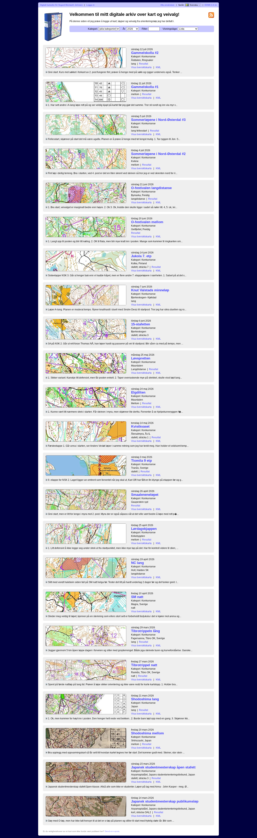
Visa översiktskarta (141, 67)
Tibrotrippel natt (144, 665)
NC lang (137, 563)
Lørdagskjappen (144, 529)
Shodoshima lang (145, 699)
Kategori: (93, 28)
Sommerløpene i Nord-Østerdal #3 (158, 120)
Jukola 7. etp (141, 256)
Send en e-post (112, 831)
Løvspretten (140, 358)
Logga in (90, 5)
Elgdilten (138, 392)
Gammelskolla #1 (144, 87)
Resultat (143, 63)
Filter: (145, 28)
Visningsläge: (170, 28)
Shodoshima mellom (147, 733)
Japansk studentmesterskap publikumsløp (164, 801)
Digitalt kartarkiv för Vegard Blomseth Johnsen (61, 5)
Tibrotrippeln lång (145, 631)
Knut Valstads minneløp (150, 290)
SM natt (137, 597)
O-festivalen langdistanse (151, 188)
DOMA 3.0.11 (211, 5)
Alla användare (167, 5)
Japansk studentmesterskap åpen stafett (163, 767)
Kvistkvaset (140, 426)
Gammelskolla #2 (144, 53)
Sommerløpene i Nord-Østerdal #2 (158, 154)
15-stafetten (140, 324)
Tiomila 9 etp (141, 461)
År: (124, 28)
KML (158, 67)
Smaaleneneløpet (144, 495)
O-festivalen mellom (147, 222)
